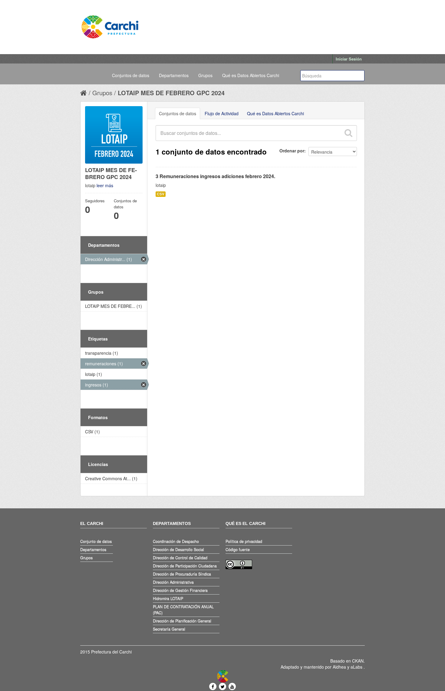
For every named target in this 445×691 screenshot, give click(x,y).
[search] (348, 133)
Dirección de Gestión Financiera (180, 590)
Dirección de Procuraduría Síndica (182, 574)
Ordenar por (291, 151)
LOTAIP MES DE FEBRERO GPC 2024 (171, 92)
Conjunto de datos (96, 541)
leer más (105, 185)
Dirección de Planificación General (182, 621)
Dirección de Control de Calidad (180, 557)
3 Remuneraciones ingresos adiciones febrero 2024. (215, 176)
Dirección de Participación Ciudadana (185, 566)
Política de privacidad (244, 541)
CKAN (358, 661)
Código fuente (238, 549)
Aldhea (339, 667)
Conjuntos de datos (130, 75)
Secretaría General (169, 629)
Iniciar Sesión (349, 59)
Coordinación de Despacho (176, 541)
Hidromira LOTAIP (168, 598)
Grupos (205, 75)
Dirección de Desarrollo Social (178, 549)
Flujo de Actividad (222, 113)
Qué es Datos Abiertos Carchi (250, 75)
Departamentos (174, 75)
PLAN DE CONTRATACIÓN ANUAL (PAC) (183, 609)
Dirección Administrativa (173, 582)
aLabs (357, 667)
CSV (160, 194)
